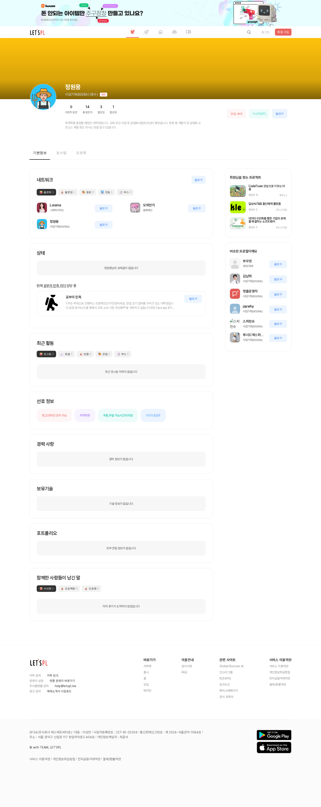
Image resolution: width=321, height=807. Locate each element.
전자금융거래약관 (279, 678)
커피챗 (147, 666)
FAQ (184, 672)
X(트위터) (225, 678)
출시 (146, 672)
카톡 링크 (52, 675)
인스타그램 (226, 672)
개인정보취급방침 (279, 672)
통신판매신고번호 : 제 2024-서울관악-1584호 (170, 732)
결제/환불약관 (277, 684)
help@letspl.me (65, 686)
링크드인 (224, 684)
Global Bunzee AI (231, 666)
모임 (146, 684)
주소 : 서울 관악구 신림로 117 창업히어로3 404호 (62, 737)
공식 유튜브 (226, 696)
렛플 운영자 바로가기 (62, 681)
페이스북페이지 (228, 690)
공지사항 (186, 666)
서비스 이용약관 (278, 666)
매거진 (147, 690)
